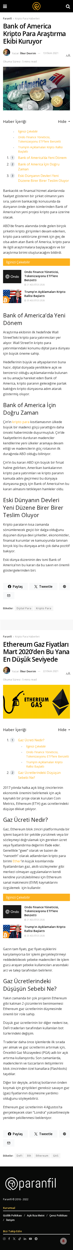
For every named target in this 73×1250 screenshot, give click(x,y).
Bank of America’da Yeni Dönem (42, 157)
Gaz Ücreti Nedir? (31, 740)
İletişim (10, 1220)
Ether (17, 861)
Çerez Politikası (58, 1215)
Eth (29, 1155)
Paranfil (7, 18)
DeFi (20, 1155)
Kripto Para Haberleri (27, 18)
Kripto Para (43, 608)
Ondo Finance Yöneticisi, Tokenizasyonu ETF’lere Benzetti (41, 276)
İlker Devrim (28, 53)
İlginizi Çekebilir (28, 131)
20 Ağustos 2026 (35, 300)
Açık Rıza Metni (35, 1215)
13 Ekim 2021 (50, 53)
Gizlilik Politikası (12, 1215)
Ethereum (42, 1155)
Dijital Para (24, 608)
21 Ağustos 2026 (35, 284)
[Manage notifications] (63, 1241)
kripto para (20, 422)
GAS (55, 1155)
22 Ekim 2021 (50, 671)
